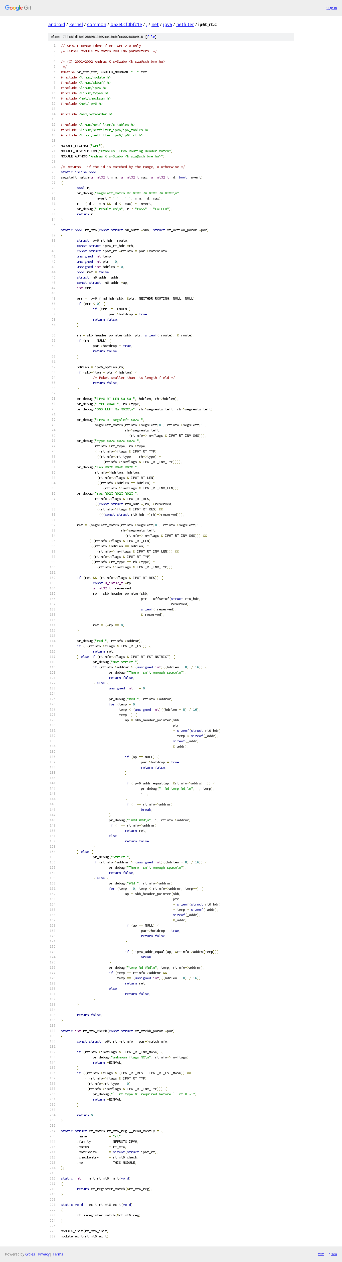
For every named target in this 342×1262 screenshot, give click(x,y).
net (155, 24)
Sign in (331, 8)
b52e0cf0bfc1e (126, 24)
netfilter (185, 24)
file (151, 37)
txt (321, 1254)
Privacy (44, 1254)
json (333, 1254)
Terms (58, 1254)
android (56, 24)
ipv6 (167, 24)
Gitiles (30, 1254)
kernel (76, 24)
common (96, 24)
